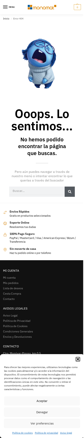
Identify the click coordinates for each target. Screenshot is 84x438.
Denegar (42, 412)
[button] (78, 359)
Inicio (6, 18)
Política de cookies (22, 432)
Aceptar (42, 401)
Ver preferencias (42, 423)
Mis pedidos (11, 283)
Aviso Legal (10, 315)
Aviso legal (66, 432)
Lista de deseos (13, 288)
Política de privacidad (46, 432)
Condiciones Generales (18, 331)
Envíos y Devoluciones (17, 337)
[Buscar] (70, 192)
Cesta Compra (12, 293)
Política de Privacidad (16, 321)
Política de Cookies (15, 326)
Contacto (9, 299)
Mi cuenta (9, 277)
